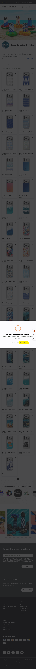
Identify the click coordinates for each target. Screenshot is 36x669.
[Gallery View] (34, 331)
